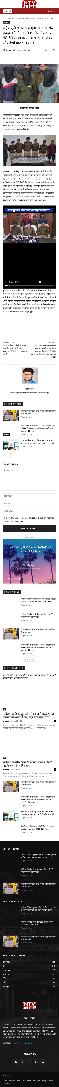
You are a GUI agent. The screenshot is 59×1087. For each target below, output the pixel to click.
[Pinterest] (27, 330)
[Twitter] (20, 330)
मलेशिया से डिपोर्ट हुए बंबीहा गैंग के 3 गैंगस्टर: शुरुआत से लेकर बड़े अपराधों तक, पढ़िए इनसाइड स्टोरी (29, 715)
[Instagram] (36, 1062)
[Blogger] (16, 1062)
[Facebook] (14, 330)
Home (5, 18)
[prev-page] (4, 455)
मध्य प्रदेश (12, 18)
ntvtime (6, 721)
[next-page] (9, 455)
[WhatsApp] (33, 330)
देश (4, 709)
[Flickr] (29, 1062)
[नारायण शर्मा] (4, 50)
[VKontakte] (43, 1062)
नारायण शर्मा (12, 50)
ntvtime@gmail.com (23, 1043)
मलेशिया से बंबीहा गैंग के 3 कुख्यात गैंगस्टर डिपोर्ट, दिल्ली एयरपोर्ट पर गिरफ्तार (28, 764)
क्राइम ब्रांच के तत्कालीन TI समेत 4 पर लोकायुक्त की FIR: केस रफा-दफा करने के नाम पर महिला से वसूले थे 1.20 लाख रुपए (38, 428)
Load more (28, 659)
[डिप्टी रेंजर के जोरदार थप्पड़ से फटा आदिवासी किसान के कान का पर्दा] (11, 415)
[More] (38, 57)
